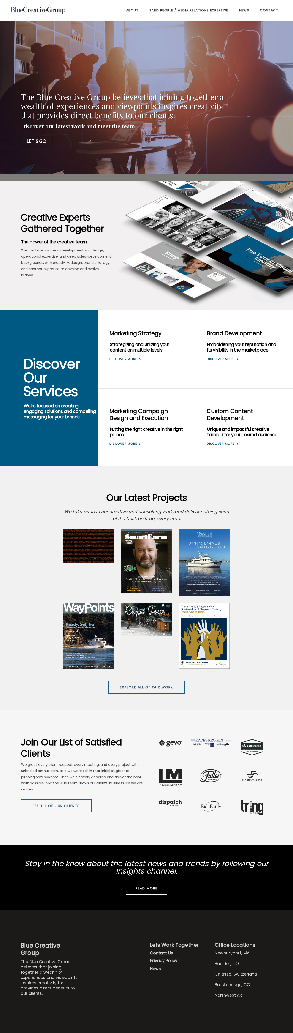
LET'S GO (36, 141)
